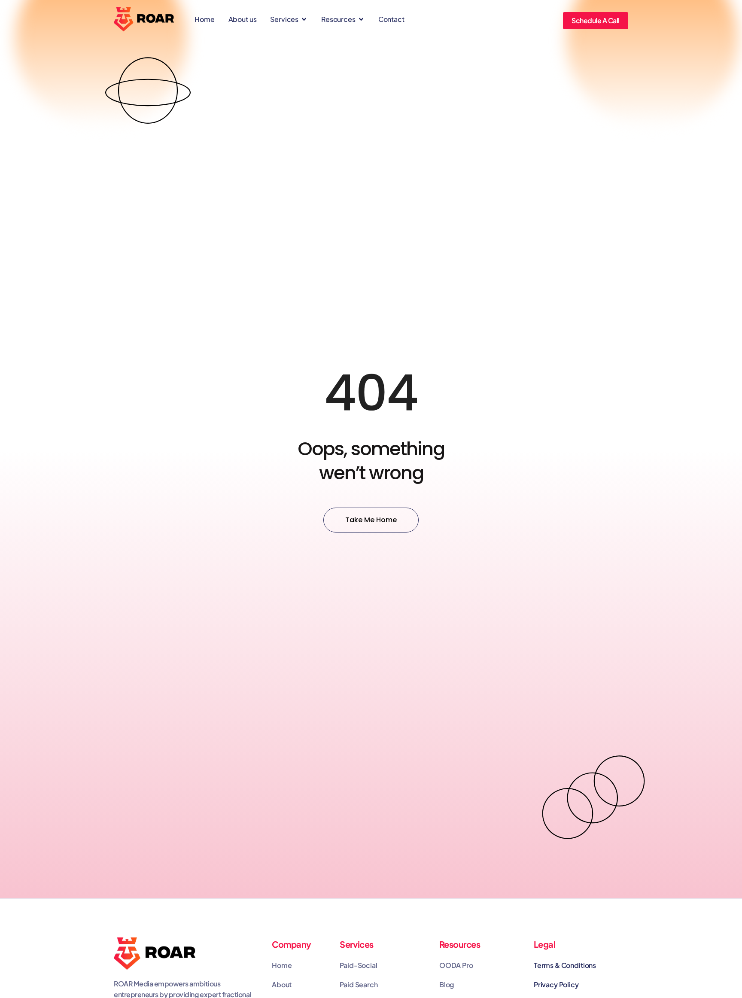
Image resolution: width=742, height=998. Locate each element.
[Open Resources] (361, 19)
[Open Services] (304, 19)
